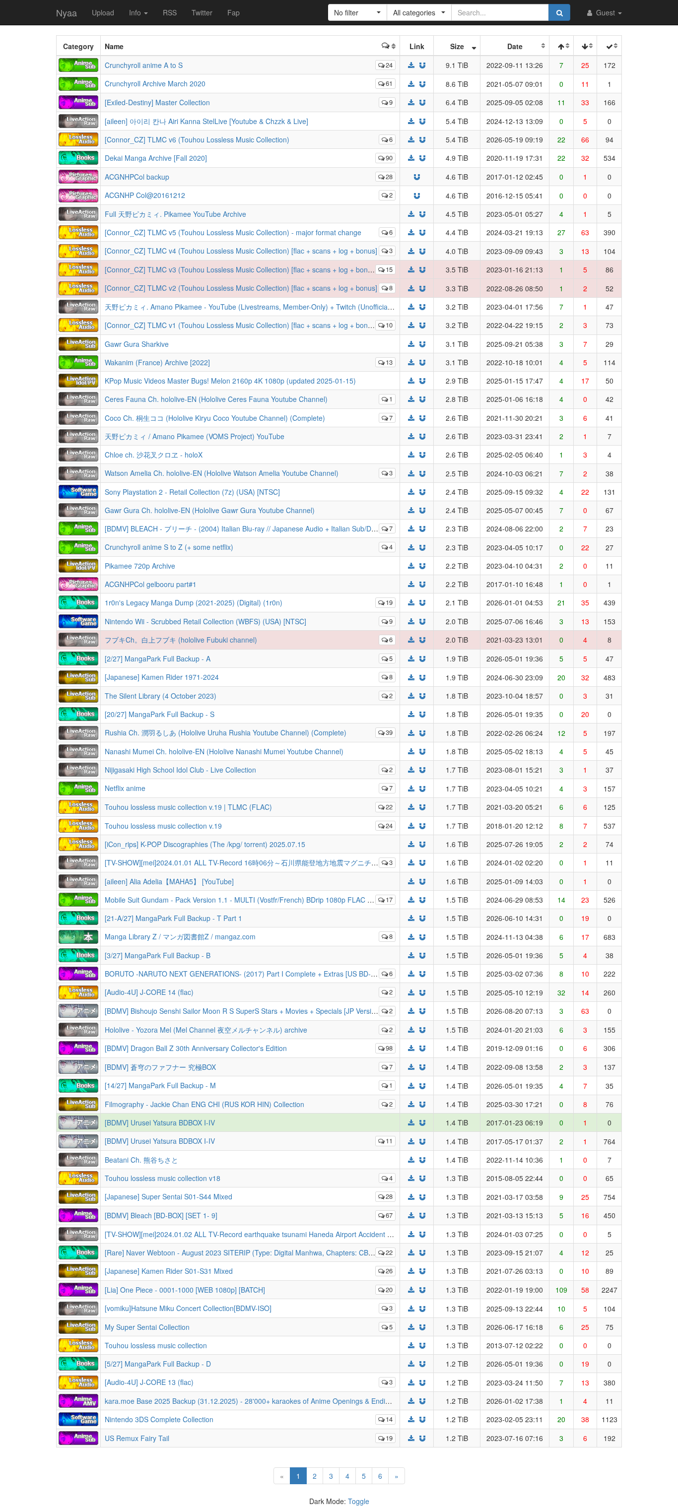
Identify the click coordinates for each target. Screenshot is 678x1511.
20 (389, 1289)
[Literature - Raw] (78, 935)
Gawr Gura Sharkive (137, 344)
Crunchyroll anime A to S (144, 65)
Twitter (202, 12)
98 (389, 1047)
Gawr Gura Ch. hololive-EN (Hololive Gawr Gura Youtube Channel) (210, 510)
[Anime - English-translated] (78, 101)
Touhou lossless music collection (156, 1345)
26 (389, 1270)
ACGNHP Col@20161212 (145, 195)
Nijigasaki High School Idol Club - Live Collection (180, 770)
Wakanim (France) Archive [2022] (157, 362)
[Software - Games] (78, 491)
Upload (103, 12)
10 (389, 324)
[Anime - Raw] (78, 1010)
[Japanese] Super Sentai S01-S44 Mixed (168, 1196)
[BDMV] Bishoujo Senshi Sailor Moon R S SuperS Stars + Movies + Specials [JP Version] (243, 1011)
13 (389, 362)
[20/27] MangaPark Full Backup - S (159, 714)
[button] (357, 12)
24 (389, 64)
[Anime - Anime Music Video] (78, 1400)
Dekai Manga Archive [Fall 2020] (156, 158)
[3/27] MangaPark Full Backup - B (157, 955)
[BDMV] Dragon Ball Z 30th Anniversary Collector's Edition (196, 1048)
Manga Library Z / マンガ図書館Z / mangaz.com (180, 936)
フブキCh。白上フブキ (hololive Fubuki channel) (181, 640)
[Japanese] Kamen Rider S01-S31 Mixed (169, 1271)
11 (389, 1140)
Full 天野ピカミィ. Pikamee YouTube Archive (175, 214)
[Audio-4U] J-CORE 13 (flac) (149, 1382)
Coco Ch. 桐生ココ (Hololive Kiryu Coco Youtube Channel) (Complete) (215, 418)
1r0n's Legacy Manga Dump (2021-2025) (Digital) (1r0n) (193, 602)
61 (389, 83)
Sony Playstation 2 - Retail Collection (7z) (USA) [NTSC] (192, 492)
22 (389, 806)
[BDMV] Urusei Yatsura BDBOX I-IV (160, 1122)
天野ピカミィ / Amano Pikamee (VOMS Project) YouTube (194, 436)
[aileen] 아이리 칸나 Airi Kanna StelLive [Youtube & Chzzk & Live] (206, 121)
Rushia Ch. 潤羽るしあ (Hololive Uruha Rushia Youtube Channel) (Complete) (225, 732)
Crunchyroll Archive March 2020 (155, 83)
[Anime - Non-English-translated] (78, 64)
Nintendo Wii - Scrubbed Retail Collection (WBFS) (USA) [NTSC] (205, 621)
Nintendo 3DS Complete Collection (159, 1419)
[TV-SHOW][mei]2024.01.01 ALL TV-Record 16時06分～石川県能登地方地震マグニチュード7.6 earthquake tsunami (286, 862)
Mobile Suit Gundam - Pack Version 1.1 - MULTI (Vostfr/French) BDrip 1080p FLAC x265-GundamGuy (265, 900)
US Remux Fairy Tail (137, 1438)
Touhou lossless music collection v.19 (163, 826)
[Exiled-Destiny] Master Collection (157, 102)
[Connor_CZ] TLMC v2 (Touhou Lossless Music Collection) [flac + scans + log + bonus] (241, 288)
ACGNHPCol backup (137, 177)
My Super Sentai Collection (147, 1327)
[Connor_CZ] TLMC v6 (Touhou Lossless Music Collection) (197, 139)
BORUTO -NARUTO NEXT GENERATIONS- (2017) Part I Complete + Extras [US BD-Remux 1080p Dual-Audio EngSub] (292, 974)
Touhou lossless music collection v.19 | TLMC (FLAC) (188, 807)
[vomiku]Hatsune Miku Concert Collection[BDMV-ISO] (188, 1308)
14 (389, 1419)
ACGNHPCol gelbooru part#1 (151, 584)
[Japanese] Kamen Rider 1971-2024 (162, 677)
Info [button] (136, 12)
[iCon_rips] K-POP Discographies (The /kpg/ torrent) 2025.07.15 (205, 844)
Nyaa (66, 12)
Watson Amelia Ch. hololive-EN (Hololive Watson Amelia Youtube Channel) (222, 473)
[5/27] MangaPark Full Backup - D (158, 1364)
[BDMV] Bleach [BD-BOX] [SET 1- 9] (161, 1215)
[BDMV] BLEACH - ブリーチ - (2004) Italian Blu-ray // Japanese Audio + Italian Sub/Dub (242, 528)
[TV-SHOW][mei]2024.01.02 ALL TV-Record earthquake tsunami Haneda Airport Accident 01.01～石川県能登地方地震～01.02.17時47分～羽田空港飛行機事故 (353, 1234)
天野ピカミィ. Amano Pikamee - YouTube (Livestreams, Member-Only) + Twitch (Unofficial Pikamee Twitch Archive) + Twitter (301, 307)
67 (389, 1215)
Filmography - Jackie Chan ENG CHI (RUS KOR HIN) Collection (204, 1104)
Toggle (358, 1501)
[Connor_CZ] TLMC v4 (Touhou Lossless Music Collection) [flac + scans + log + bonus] (241, 251)
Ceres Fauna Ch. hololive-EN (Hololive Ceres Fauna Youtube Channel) (216, 399)
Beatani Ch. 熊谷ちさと (141, 1160)
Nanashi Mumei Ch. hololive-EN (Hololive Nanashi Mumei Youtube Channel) (224, 751)
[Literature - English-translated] (78, 157)
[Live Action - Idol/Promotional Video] (78, 380)
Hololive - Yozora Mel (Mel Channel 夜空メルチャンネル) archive (206, 1030)
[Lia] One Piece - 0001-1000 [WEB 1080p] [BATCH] (185, 1290)
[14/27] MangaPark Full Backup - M (160, 1085)
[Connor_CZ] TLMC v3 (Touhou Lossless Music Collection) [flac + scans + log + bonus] (241, 269)
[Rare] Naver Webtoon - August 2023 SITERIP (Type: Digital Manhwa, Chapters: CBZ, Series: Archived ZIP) (274, 1252)
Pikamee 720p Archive (140, 566)
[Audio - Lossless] (78, 138)
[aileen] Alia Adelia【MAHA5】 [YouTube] (169, 881)
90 (389, 157)
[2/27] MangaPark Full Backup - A (157, 658)
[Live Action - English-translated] (78, 342)
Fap (233, 12)
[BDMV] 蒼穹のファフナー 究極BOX (160, 1067)
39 (389, 732)
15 (389, 269)
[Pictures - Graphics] (78, 176)
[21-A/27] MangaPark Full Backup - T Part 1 (173, 918)
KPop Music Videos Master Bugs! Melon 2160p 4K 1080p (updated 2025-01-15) (230, 381)
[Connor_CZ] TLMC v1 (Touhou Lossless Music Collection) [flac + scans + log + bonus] (241, 325)
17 (389, 899)
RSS (170, 12)
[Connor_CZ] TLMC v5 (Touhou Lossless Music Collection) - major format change (233, 232)
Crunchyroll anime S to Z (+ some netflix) (169, 547)
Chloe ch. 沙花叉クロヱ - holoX (154, 455)
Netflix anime (125, 788)
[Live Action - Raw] (78, 120)
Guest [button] (605, 12)
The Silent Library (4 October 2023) (160, 696)
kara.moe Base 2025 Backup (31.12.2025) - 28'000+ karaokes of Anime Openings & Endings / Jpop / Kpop (272, 1401)
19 (389, 602)
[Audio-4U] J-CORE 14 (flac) (149, 992)
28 (389, 176)
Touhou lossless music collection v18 (162, 1178)
